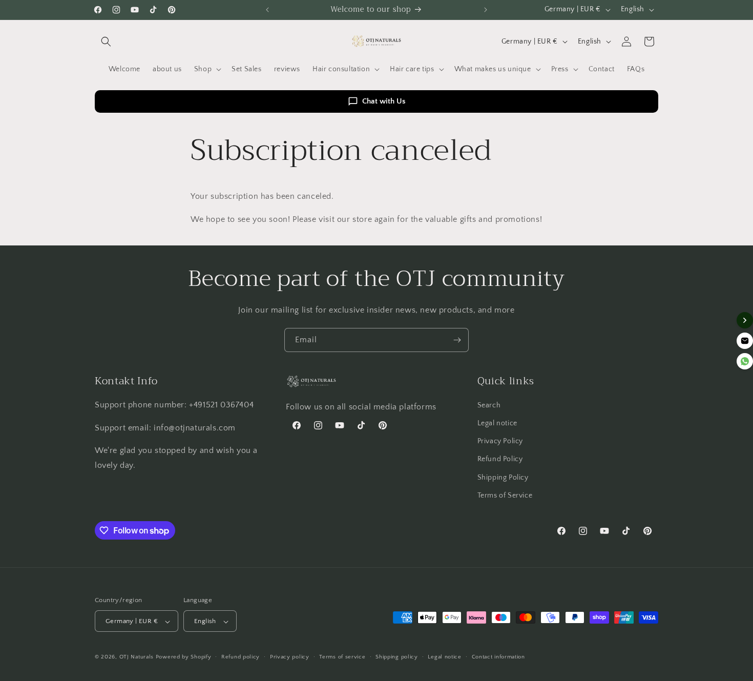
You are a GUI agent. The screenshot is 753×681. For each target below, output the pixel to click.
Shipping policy (396, 657)
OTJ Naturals (137, 657)
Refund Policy (500, 460)
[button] (106, 41)
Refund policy (240, 657)
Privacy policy (289, 657)
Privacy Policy (500, 441)
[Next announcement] (485, 9)
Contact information (498, 657)
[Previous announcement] (267, 9)
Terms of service (342, 657)
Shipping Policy (503, 477)
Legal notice (497, 423)
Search (489, 405)
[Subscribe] (457, 340)
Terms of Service (505, 495)
